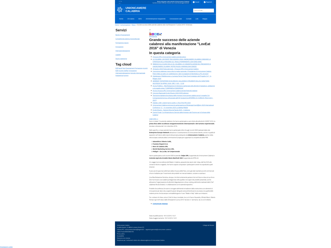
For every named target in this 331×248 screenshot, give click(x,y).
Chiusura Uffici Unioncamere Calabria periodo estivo (169, 57)
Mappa (204, 19)
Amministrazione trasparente (156, 19)
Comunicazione (125, 25)
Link (196, 19)
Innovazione (119, 47)
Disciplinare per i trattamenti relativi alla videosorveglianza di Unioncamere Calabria (140, 240)
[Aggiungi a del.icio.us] (161, 34)
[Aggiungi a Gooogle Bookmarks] (150, 34)
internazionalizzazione (123, 73)
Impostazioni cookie (6, 247)
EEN (140, 19)
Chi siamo (130, 19)
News (134, 25)
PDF (150, 36)
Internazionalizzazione (123, 51)
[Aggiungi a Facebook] (158, 34)
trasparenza (119, 75)
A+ (121, 1)
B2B (117, 68)
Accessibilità (120, 236)
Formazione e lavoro (122, 43)
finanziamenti (130, 68)
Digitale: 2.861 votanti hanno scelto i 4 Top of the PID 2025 (172, 103)
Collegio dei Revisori (208, 225)
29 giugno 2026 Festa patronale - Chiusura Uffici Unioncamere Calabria (176, 69)
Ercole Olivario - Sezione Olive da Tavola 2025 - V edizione (171, 110)
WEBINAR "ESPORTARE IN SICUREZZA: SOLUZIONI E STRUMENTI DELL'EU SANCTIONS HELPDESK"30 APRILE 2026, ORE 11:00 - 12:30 (181, 82)
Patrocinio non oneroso (123, 238)
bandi (120, 68)
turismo (126, 75)
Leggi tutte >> (153, 119)
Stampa (154, 36)
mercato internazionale (137, 73)
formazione (138, 68)
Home (121, 19)
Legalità (118, 55)
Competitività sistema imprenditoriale (128, 39)
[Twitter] (155, 34)
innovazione (133, 70)
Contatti (188, 19)
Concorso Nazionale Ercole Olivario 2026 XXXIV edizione (171, 93)
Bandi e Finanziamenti (123, 35)
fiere (123, 68)
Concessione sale (176, 19)
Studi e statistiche (121, 58)
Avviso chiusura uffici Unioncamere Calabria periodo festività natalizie (175, 90)
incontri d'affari (123, 70)
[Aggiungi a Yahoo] (153, 34)
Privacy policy (121, 234)
